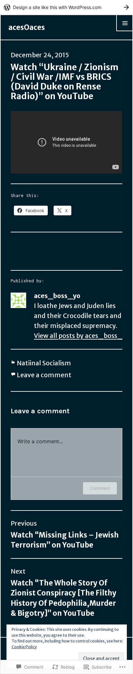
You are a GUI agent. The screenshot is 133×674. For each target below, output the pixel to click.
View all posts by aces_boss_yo (82, 336)
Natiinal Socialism (44, 363)
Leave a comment (44, 375)
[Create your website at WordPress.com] (66, 7)
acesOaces (26, 27)
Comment (100, 488)
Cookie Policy (24, 646)
